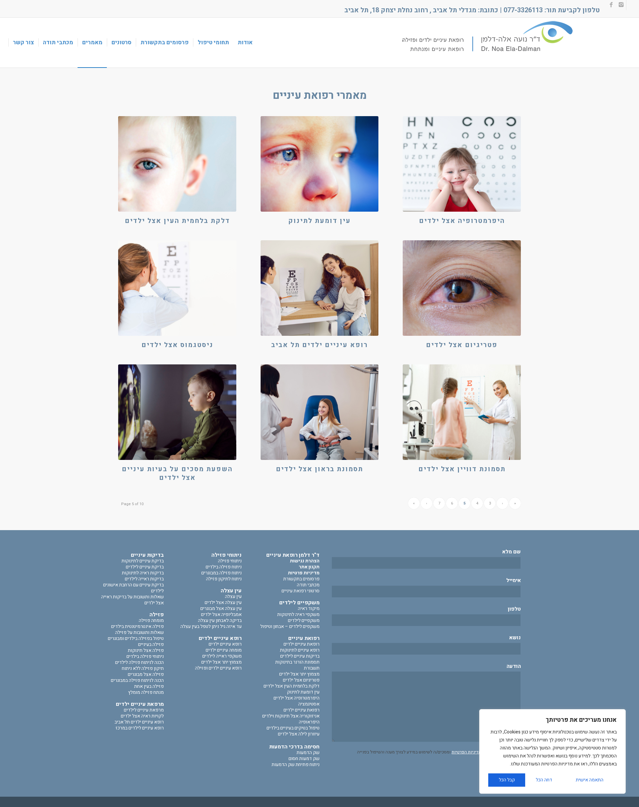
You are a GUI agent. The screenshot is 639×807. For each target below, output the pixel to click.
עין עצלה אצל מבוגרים (221, 608)
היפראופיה (309, 721)
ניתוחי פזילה (230, 560)
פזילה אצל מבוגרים (146, 674)
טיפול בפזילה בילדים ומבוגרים (136, 638)
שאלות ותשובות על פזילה (139, 632)
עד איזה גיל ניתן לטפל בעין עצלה (211, 626)
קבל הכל (507, 779)
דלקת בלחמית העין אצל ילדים (177, 221)
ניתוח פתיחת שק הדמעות (296, 764)
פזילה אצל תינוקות (146, 650)
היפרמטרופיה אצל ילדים (462, 221)
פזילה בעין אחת (149, 686)
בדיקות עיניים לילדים (300, 656)
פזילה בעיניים (151, 644)
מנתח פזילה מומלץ (146, 692)
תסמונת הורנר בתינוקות (297, 662)
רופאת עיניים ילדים (302, 644)
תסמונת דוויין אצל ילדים (462, 469)
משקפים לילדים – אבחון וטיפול (290, 626)
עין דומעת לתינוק (319, 221)
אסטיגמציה (309, 704)
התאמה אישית (589, 779)
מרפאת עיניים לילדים (144, 709)
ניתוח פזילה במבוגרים (221, 572)
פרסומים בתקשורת (301, 578)
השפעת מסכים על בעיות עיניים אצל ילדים (177, 473)
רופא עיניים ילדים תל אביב (319, 345)
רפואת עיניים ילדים (302, 709)
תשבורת (312, 668)
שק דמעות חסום (304, 758)
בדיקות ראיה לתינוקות (143, 572)
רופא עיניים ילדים (225, 644)
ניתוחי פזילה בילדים (145, 656)
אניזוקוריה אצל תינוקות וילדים (291, 715)
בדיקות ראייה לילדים (144, 578)
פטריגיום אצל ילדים (462, 345)
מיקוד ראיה (309, 608)
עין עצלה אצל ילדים (223, 602)
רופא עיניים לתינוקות (300, 650)
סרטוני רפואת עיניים (301, 590)
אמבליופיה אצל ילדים (221, 614)
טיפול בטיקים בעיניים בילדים (293, 727)
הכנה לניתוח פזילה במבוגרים (137, 680)
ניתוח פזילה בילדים (224, 566)
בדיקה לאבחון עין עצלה (220, 620)
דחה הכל (544, 779)
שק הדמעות (308, 752)
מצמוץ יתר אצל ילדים (299, 674)
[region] (552, 751)
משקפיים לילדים (304, 620)
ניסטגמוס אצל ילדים (177, 345)
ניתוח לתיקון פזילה (224, 578)
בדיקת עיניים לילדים (145, 566)
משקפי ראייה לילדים (222, 656)
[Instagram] (621, 5)
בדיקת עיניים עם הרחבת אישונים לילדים (133, 587)
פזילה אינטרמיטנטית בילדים (137, 626)
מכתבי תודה (308, 584)
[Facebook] (611, 5)
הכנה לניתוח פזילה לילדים (139, 662)
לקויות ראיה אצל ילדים (142, 715)
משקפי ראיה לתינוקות (298, 614)
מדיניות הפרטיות (466, 752)
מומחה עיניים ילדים (224, 650)
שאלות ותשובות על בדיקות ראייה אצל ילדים (132, 599)
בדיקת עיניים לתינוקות (142, 560)
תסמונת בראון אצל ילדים (319, 469)
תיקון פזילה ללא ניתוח (143, 668)
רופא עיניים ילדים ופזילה (218, 668)
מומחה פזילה (151, 620)
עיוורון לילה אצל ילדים (299, 733)
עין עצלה (233, 596)
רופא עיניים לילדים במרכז (139, 727)
